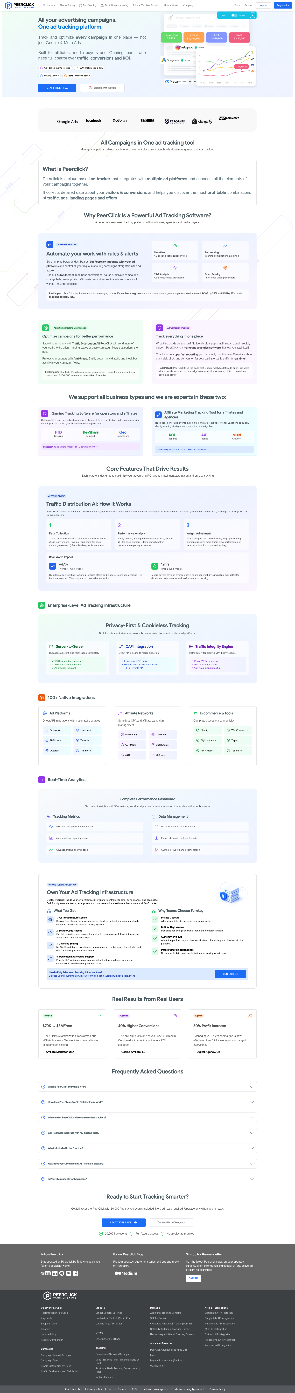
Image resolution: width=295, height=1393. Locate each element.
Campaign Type (49, 1360)
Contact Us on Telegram (171, 1222)
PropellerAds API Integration (220, 1339)
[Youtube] (45, 1273)
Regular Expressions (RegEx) (166, 1360)
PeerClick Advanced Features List (168, 1349)
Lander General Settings (109, 1312)
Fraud (153, 1355)
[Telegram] (61, 1273)
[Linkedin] (55, 1273)
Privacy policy (94, 1389)
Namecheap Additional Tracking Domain (172, 1334)
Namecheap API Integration (220, 1323)
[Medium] (126, 1273)
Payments (46, 1318)
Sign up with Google (105, 87)
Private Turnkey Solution (146, 5)
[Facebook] (75, 1273)
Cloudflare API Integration (219, 1312)
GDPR (134, 1389)
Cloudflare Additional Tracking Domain (171, 1323)
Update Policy (48, 1334)
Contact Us (230, 974)
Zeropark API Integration (218, 1345)
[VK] (68, 1273)
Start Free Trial (120, 1222)
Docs (237, 5)
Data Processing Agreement (188, 1389)
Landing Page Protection (109, 1323)
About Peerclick (73, 1389)
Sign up (193, 1278)
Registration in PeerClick (54, 1312)
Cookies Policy (217, 1389)
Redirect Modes (104, 1377)
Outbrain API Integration (218, 1334)
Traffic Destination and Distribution (60, 1371)
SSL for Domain (158, 1318)
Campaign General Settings (56, 1355)
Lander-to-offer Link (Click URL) (113, 1318)
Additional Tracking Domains (165, 1312)
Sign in (263, 5)
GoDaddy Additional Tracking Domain (170, 1329)
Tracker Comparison (52, 1339)
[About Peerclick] (19, 5)
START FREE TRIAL (57, 87)
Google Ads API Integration (219, 1318)
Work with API (157, 1366)
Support (249, 5)
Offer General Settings (108, 1339)
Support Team (49, 1323)
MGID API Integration (216, 1329)
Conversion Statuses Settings (112, 1354)
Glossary (46, 1329)
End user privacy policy (155, 1389)
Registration (283, 5)
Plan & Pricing (67, 5)
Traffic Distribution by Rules (56, 1366)
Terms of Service (116, 1389)
